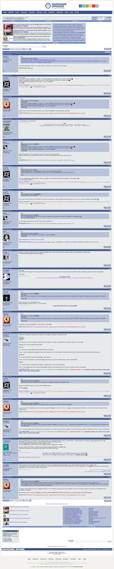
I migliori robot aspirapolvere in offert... (72, 509)
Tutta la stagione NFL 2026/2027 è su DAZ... (74, 513)
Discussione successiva (62, 503)
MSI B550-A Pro (46, 453)
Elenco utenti (75, 21)
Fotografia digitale (20, 17)
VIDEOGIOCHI (24, 12)
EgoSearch (100, 21)
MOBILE (17, 12)
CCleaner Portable (93, 514)
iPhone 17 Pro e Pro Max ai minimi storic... (73, 515)
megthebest (6, 441)
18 (25, 49)
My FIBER (62, 454)
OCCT (91, 510)
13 (16, 49)
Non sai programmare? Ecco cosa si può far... (18, 514)
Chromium (92, 508)
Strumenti (107, 52)
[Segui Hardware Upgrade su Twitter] (83, 5)
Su (111, 549)
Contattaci (85, 549)
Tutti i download (92, 526)
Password (94, 19)
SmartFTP (92, 519)
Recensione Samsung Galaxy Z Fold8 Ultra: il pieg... (20, 518)
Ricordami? (108, 17)
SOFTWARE (39, 12)
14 (18, 49)
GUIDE (71, 12)
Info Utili (26, 17)
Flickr (58, 454)
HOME (4, 12)
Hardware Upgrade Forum (10, 17)
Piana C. (6, 56)
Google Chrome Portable (95, 521)
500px (55, 454)
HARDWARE (11, 12)
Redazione (56, 566)
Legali (38, 566)
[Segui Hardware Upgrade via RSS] (90, 5)
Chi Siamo (33, 566)
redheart (5, 99)
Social (71, 566)
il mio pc (72, 160)
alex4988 (6, 271)
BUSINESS (65, 559)
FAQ (29, 21)
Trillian (91, 520)
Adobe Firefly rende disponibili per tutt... (73, 522)
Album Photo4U (46, 454)
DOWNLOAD (58, 559)
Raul (4, 142)
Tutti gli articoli (6, 42)
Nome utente (94, 17)
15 (20, 49)
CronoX (5, 292)
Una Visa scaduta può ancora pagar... (72, 508)
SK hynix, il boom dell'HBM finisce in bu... (73, 516)
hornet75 (6, 335)
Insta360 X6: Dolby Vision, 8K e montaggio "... (18, 522)
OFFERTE (77, 12)
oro (32, 68)
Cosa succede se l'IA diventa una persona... (74, 512)
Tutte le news (56, 42)
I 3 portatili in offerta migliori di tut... (72, 514)
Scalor (5, 252)
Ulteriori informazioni (83, 563)
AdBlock (51, 566)
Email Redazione (63, 566)
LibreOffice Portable (94, 511)
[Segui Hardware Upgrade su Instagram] (97, 5)
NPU (52, 454)
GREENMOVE (52, 12)
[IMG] (8, 540)
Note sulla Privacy (106, 549)
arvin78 (5, 78)
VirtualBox (92, 523)
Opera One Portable (94, 512)
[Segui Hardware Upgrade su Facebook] (80, 5)
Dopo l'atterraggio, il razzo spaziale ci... (73, 519)
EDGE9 (45, 12)
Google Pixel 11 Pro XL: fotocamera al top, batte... (19, 510)
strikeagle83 (7, 121)
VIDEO (79, 559)
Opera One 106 (93, 513)
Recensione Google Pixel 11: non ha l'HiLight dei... (19, 506)
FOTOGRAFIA (32, 12)
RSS (69, 566)
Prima (11, 49)
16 (22, 49)
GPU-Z (91, 509)
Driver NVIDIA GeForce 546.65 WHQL (98, 517)
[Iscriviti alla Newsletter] (87, 5)
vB (7, 538)
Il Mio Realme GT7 (70, 454)
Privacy (41, 566)
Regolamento (48, 21)
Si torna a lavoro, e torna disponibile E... (73, 523)
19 (27, 49)
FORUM (66, 12)
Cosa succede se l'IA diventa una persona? (64, 31)
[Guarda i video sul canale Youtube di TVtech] (93, 5)
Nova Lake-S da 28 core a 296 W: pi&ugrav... (74, 521)
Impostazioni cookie (78, 566)
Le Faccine (5, 539)
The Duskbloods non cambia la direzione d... (74, 510)
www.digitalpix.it (33, 324)
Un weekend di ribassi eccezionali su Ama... (73, 511)
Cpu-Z (91, 516)
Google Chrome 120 (94, 522)
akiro (4, 231)
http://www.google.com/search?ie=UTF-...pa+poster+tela (32, 303)
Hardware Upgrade (92, 549)
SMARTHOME (59, 12)
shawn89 (6, 465)
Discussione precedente (52, 503)
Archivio (99, 549)
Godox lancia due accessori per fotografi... (73, 520)
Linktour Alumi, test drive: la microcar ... (73, 517)
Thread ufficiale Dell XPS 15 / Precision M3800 (65, 306)
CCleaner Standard (94, 515)
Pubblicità (46, 566)
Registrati (13, 21)
